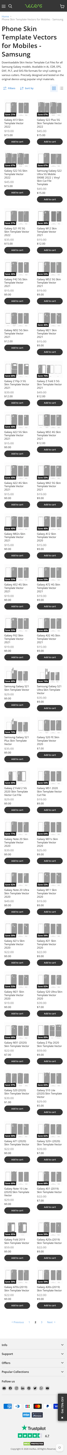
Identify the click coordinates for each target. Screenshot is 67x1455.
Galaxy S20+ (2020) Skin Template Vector (49, 1142)
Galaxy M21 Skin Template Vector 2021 (47, 333)
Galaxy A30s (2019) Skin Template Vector (49, 1288)
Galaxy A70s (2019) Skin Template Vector (16, 1288)
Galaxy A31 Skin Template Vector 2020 (46, 944)
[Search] (10, 6)
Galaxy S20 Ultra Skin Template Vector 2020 (49, 995)
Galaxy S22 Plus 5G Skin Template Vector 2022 (49, 123)
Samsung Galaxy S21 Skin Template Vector (16, 688)
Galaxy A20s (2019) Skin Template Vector (49, 1241)
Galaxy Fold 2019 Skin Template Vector (16, 1241)
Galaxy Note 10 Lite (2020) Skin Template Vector (16, 1192)
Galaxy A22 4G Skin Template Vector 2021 (15, 486)
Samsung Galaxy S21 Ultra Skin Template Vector (49, 690)
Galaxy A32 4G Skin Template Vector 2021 (48, 639)
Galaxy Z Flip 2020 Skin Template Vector (49, 1044)
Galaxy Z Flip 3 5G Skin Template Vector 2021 (16, 384)
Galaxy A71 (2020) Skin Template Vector (16, 1142)
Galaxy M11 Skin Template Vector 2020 (47, 893)
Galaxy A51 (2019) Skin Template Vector (49, 1190)
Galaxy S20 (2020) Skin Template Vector (16, 1091)
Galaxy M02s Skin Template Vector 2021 (14, 537)
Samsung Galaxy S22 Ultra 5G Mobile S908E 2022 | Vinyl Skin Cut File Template (49, 177)
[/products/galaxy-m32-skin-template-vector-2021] (50, 420)
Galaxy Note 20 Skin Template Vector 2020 (16, 842)
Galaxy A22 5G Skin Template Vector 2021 (15, 435)
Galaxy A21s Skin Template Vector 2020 (14, 944)
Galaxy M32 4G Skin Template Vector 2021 (49, 435)
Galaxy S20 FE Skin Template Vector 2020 (48, 740)
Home (5, 16)
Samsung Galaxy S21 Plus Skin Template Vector (16, 740)
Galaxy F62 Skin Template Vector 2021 (14, 639)
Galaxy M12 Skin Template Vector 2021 (47, 232)
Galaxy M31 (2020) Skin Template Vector (16, 1044)
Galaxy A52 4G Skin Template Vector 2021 (15, 588)
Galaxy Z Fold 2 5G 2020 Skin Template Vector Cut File (16, 791)
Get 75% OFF (62, 1405)
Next (50, 1322)
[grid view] (54, 88)
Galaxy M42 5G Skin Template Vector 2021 (49, 486)
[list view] (61, 88)
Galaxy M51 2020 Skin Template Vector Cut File (49, 791)
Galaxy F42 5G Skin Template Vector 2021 (15, 283)
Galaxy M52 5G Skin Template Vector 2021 (49, 283)
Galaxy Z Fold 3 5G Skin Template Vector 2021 (49, 384)
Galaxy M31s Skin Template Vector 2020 (47, 842)
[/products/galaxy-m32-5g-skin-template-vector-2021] (17, 318)
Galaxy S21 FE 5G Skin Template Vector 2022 (16, 232)
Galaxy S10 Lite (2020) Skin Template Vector (49, 1093)
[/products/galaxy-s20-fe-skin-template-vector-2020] (50, 725)
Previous (18, 1322)
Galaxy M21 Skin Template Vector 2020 (14, 995)
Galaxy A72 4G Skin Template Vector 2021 (48, 588)
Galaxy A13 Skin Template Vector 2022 (14, 123)
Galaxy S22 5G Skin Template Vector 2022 (15, 174)
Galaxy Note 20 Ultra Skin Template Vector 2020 (16, 893)
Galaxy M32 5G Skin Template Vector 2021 (16, 333)
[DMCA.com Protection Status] (33, 1444)
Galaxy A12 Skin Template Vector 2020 (46, 537)
